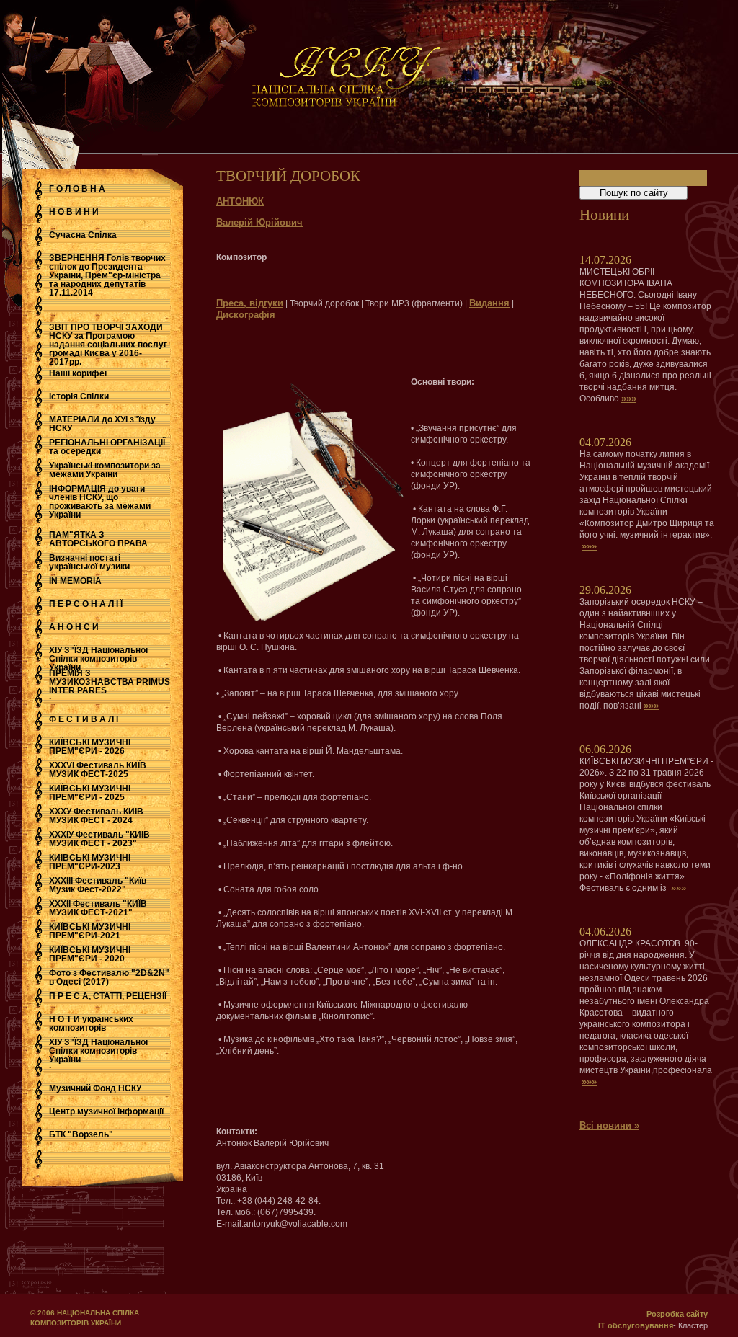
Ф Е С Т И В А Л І (83, 719)
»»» (628, 398)
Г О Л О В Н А (77, 189)
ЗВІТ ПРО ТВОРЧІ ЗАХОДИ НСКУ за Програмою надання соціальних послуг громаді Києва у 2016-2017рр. (108, 344)
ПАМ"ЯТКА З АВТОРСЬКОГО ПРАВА (98, 539)
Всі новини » (609, 1125)
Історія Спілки (79, 396)
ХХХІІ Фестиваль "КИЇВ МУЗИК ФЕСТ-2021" (98, 908)
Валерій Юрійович (259, 222)
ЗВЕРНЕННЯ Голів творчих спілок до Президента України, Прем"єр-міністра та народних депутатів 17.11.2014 (107, 275)
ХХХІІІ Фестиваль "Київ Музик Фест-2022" (97, 885)
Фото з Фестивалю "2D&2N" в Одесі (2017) (109, 977)
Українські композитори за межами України (105, 470)
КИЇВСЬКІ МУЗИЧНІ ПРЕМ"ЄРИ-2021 (89, 931)
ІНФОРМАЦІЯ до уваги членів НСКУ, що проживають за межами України (100, 502)
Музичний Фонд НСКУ (95, 1088)
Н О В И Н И (74, 212)
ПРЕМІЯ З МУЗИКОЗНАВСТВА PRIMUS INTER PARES (109, 682)
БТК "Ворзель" (81, 1134)
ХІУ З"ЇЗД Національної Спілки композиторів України (98, 658)
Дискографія (245, 314)
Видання (489, 303)
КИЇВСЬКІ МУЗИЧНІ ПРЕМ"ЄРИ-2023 (89, 862)
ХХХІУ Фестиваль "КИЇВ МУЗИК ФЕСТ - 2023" (99, 839)
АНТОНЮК (240, 201)
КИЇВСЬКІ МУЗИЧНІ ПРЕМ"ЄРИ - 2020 (89, 954)
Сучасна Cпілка (83, 235)
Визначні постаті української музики (89, 562)
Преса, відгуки (249, 303)
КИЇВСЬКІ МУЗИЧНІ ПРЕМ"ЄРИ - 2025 (89, 792)
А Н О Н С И (74, 627)
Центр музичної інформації (106, 1111)
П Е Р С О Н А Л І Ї (86, 604)
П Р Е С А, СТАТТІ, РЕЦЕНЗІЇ (107, 996)
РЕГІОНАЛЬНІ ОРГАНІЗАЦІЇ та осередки (107, 446)
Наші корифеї (78, 373)
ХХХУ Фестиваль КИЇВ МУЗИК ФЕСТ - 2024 (96, 816)
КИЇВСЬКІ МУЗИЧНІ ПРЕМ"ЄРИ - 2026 (89, 746)
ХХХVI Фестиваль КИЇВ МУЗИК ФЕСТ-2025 (97, 769)
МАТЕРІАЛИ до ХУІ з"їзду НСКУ (102, 423)
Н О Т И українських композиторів (91, 1023)
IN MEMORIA (75, 581)
